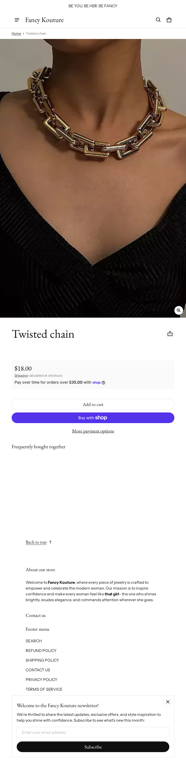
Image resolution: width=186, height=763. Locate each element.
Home (16, 33)
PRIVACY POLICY (41, 679)
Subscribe (93, 747)
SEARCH (34, 640)
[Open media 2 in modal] (93, 178)
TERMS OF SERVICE (44, 689)
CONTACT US (38, 669)
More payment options (93, 431)
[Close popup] (167, 701)
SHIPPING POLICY (42, 660)
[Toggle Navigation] (17, 20)
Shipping (21, 375)
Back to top (36, 542)
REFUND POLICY (41, 650)
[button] (158, 20)
